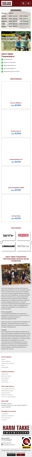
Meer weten (11, 454)
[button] (15, 49)
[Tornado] (8, 246)
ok (21, 454)
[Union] (23, 235)
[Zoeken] (23, 3)
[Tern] (8, 235)
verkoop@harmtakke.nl (9, 444)
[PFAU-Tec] (23, 246)
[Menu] (28, 3)
